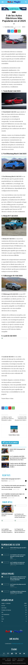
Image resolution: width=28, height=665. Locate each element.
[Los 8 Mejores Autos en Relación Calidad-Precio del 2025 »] (5, 593)
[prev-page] (2, 471)
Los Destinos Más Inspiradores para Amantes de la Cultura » (21, 418)
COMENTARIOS (20, 660)
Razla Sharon (4, 480)
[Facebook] (8, 31)
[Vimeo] (16, 653)
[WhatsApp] (19, 31)
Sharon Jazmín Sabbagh (6, 489)
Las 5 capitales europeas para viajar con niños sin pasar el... (7, 531)
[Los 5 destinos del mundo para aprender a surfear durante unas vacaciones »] (21, 509)
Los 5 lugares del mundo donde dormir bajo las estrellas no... (20, 531)
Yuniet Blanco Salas (9, 26)
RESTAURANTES (21, 659)
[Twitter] (12, 31)
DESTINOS (14, 659)
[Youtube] (24, 653)
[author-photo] (14, 432)
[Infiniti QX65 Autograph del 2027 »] (5, 450)
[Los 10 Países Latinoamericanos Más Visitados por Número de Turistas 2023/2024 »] (5, 578)
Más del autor (6, 445)
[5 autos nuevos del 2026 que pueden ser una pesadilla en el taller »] (5, 465)
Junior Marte (4, 497)
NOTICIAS (9, 659)
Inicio (2, 5)
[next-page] (5, 471)
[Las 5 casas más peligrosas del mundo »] (5, 586)
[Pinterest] (15, 31)
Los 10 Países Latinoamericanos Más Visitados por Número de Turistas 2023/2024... (18, 578)
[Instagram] (7, 653)
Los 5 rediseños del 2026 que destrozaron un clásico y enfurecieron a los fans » (18, 458)
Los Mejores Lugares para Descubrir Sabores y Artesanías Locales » (7, 418)
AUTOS (6, 5)
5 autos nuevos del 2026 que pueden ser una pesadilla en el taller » (18, 465)
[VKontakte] (20, 653)
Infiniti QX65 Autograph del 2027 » (11, 479)
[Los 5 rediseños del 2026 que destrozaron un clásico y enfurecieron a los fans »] (5, 458)
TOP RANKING (8, 660)
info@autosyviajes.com (17, 643)
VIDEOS (13, 660)
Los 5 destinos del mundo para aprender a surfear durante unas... (20, 516)
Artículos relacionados (10, 442)
